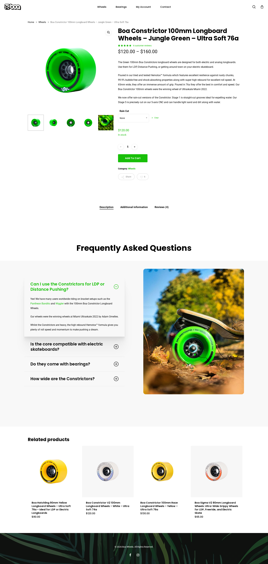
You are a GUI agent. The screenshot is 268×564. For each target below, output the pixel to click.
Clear (156, 118)
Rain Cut (124, 111)
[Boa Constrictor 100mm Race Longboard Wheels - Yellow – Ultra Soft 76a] (162, 471)
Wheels (42, 22)
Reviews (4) (162, 207)
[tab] (106, 207)
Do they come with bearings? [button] (60, 364)
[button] (108, 32)
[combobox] (133, 118)
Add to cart (133, 158)
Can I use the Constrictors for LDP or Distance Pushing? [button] (67, 286)
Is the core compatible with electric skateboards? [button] (66, 346)
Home (31, 22)
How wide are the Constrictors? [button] (62, 379)
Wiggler (60, 303)
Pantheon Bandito (40, 303)
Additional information (134, 207)
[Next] (109, 122)
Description (107, 207)
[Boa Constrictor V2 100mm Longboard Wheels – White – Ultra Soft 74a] (108, 471)
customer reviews (142, 45)
